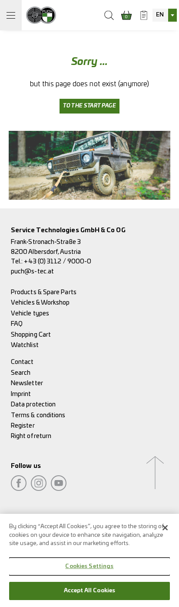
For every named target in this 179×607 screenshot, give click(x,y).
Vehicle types (30, 313)
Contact (22, 362)
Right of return (31, 436)
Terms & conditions (38, 415)
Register (23, 425)
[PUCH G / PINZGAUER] (41, 15)
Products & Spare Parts (43, 292)
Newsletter (27, 383)
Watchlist (25, 345)
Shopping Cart (31, 334)
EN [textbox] (160, 15)
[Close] (165, 527)
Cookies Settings (89, 566)
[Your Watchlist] (143, 15)
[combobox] (164, 15)
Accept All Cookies (89, 591)
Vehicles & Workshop (40, 302)
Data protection (33, 404)
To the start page (89, 106)
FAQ (17, 324)
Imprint (21, 394)
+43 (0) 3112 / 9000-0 (57, 261)
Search (20, 373)
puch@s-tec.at (32, 271)
